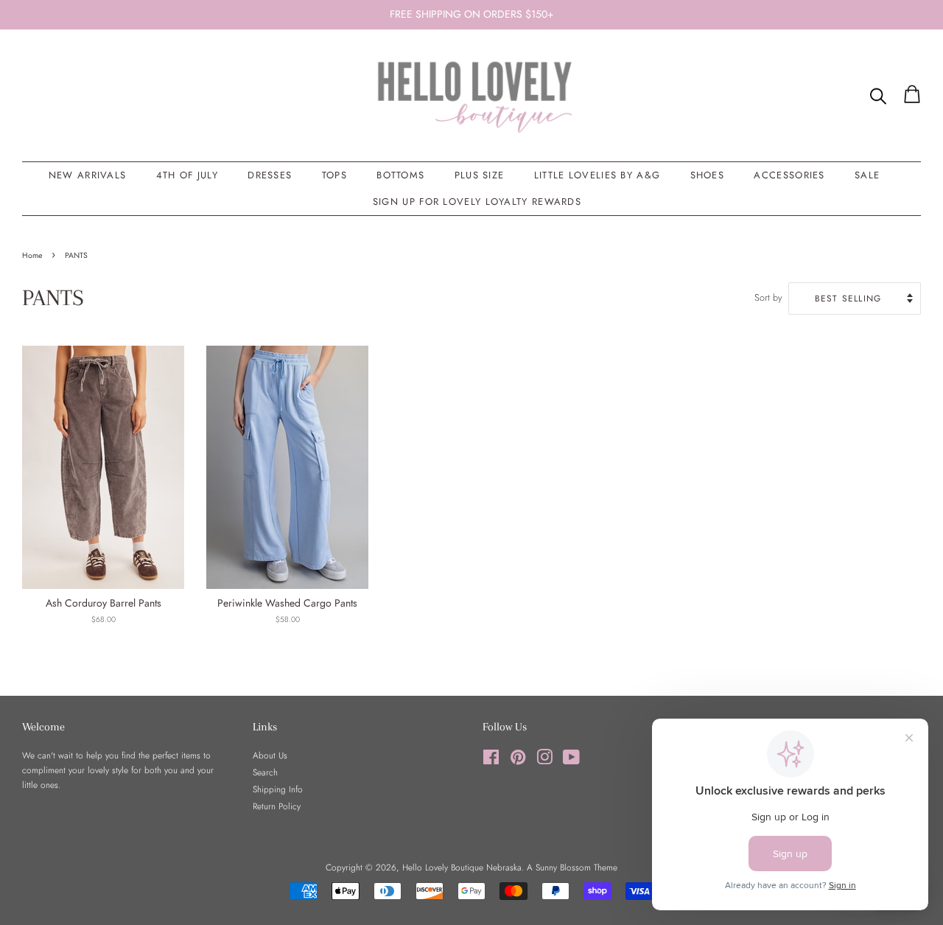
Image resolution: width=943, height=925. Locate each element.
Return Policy (277, 806)
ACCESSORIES (789, 175)
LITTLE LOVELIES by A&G (597, 175)
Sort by (768, 297)
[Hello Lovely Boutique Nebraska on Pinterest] (518, 760)
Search (265, 772)
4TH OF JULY (187, 175)
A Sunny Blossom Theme (572, 867)
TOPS (334, 175)
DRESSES (270, 175)
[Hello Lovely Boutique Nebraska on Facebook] (491, 760)
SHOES (707, 175)
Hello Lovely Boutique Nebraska (462, 867)
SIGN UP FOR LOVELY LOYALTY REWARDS (477, 202)
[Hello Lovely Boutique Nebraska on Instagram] (544, 760)
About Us (270, 755)
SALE (867, 175)
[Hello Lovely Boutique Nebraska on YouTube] (571, 760)
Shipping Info (278, 789)
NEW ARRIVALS (88, 175)
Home (32, 255)
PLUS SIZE (480, 175)
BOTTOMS (400, 175)
